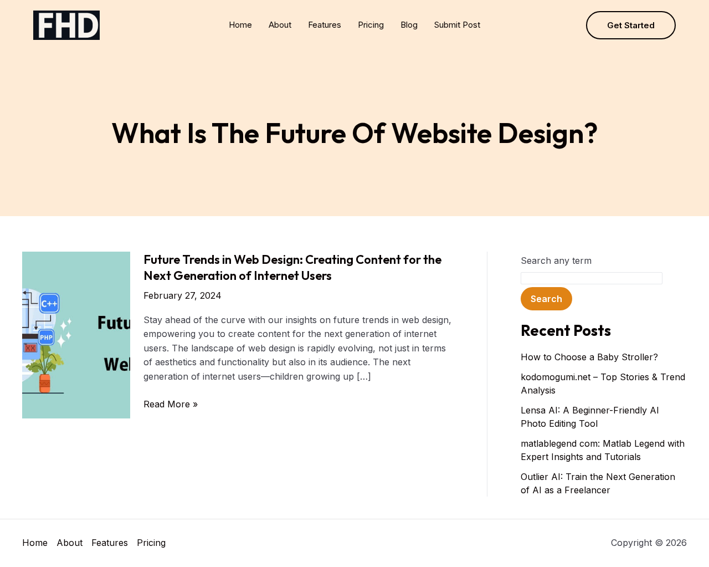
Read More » (170, 405)
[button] (631, 25)
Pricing (371, 24)
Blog (409, 24)
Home (240, 24)
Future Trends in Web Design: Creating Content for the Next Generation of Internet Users (292, 267)
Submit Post (457, 24)
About (280, 24)
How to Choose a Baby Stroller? (589, 356)
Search (546, 298)
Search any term (556, 260)
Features (324, 24)
